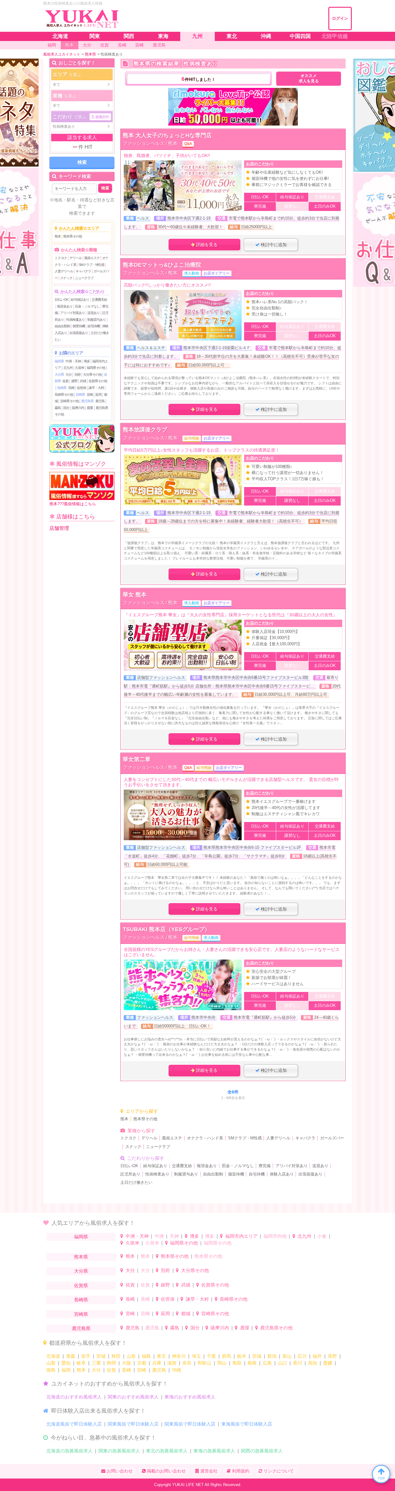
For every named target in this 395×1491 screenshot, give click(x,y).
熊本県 (81, 1256)
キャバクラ (83, 271)
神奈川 (179, 1356)
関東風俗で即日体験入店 (133, 1424)
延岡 (98, 394)
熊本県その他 (72, 236)
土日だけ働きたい (136, 1182)
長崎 (71, 388)
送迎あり (93, 313)
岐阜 (81, 1362)
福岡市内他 (275, 1236)
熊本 (58, 236)
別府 (77, 374)
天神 (174, 1236)
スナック (66, 278)
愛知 (66, 1362)
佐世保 (81, 388)
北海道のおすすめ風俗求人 (74, 1396)
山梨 (51, 1362)
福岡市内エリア (241, 1236)
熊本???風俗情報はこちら (72, 504)
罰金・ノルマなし (87, 306)
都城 (185, 1313)
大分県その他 (92, 374)
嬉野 (74, 381)
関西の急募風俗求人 (262, 1450)
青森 (70, 1356)
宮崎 (90, 394)
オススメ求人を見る (309, 78)
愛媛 (327, 1362)
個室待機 (79, 326)
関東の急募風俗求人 (119, 1450)
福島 (146, 1356)
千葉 (211, 1356)
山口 (282, 1362)
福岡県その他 (96, 368)
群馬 (226, 1356)
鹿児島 (100, 401)
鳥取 (237, 1362)
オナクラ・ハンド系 (205, 1138)
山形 (131, 1356)
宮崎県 (80, 394)
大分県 (59, 374)
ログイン (340, 18)
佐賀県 (81, 1285)
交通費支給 (99, 299)
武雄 (83, 381)
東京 (161, 1356)
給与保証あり (80, 299)
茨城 (256, 1356)
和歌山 (204, 1362)
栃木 (241, 1356)
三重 (96, 1362)
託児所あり (130, 1174)
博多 (87, 361)
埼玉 (196, 1356)
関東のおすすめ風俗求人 (133, 1396)
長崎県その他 (64, 394)
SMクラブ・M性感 (91, 264)
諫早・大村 (96, 388)
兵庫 (156, 1362)
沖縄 (176, 1370)
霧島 (58, 408)
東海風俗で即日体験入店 (246, 1424)
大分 (68, 374)
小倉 (321, 1236)
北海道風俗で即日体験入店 (74, 1424)
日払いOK (61, 299)
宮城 (101, 1356)
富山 (287, 1356)
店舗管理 (59, 528)
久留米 (79, 368)
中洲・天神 (73, 361)
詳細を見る (206, 244)
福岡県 (59, 361)
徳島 (51, 1370)
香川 (297, 1362)
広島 (267, 1362)
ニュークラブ (84, 278)
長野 (332, 1356)
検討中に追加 (273, 244)
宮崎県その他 (69, 401)
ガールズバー (332, 1138)
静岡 (111, 1362)
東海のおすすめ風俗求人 (189, 1396)
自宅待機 (93, 326)
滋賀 (172, 1362)
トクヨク (61, 258)
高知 (312, 1362)
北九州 (68, 368)
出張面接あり (78, 333)
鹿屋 (90, 408)
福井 (317, 1356)
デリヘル (75, 258)
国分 (66, 408)
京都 (141, 1362)
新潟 (271, 1356)
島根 (252, 1362)
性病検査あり (75, 319)
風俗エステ (92, 258)
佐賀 (65, 381)
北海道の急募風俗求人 (69, 1450)
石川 (302, 1356)
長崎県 (61, 388)
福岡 (66, 1370)
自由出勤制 (62, 326)
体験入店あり (282, 1174)
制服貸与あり (96, 319)
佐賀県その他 (98, 381)
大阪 (126, 1362)
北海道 (53, 1356)
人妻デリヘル (64, 271)
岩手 (85, 1356)
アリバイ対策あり (72, 313)
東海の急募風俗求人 (214, 1450)
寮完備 (265, 1166)
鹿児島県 (87, 401)
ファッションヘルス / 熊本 (150, 143)
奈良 (187, 1362)
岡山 (222, 1362)
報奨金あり (65, 306)
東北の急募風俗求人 (167, 1450)
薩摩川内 (78, 408)
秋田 (116, 1356)
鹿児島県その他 (276, 1327)
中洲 (159, 1236)
